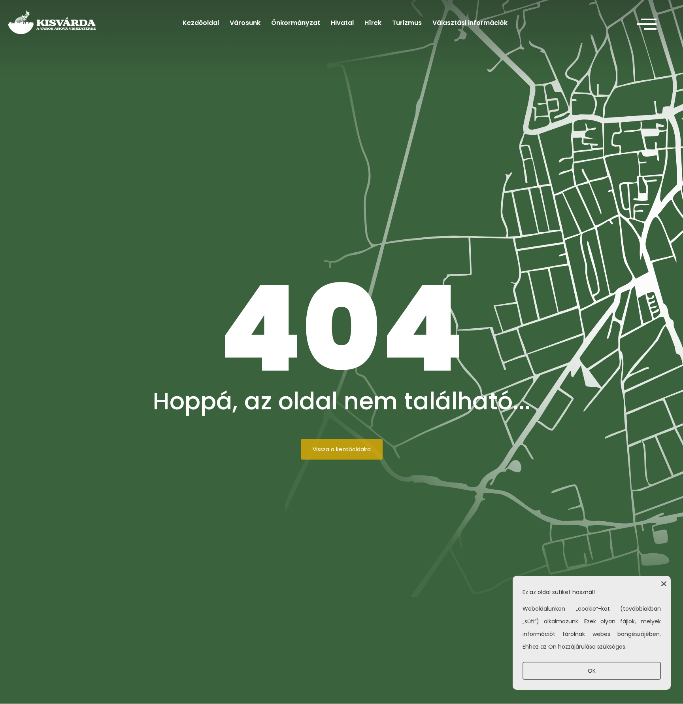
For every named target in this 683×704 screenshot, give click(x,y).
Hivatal (342, 22)
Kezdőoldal (201, 22)
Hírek (372, 22)
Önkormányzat (295, 22)
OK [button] (592, 671)
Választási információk (470, 22)
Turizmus (407, 22)
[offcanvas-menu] (646, 24)
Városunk (245, 22)
